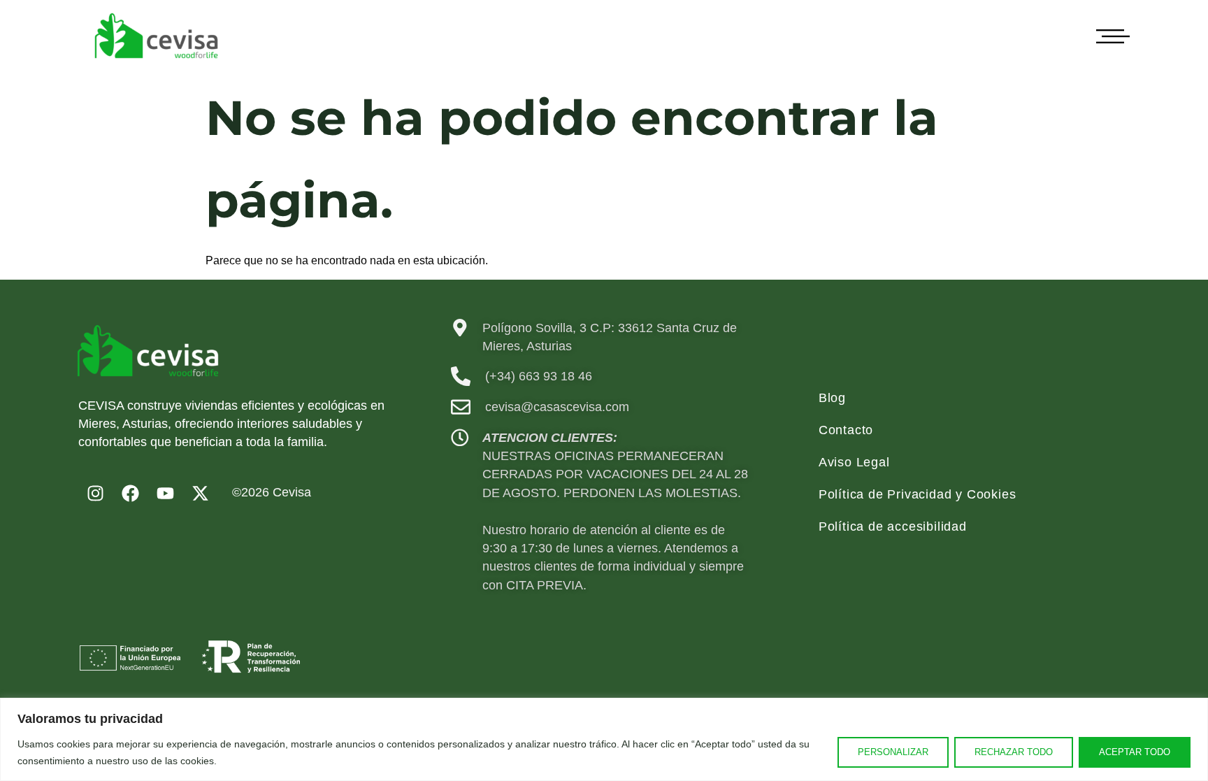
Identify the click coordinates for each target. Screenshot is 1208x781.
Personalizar (893, 752)
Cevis (288, 492)
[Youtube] (165, 492)
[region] (604, 739)
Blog (832, 398)
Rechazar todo (1014, 752)
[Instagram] (95, 492)
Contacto (846, 430)
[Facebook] (130, 492)
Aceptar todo (1134, 752)
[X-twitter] (200, 492)
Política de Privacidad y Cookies (917, 494)
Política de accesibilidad (893, 526)
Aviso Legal (854, 462)
